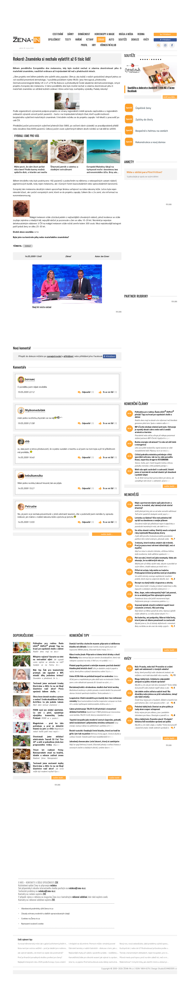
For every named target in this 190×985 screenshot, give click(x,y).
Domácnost (84, 34)
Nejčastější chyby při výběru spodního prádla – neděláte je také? (94, 952)
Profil (84, 45)
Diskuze (135, 39)
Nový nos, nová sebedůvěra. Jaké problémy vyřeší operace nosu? (145, 943)
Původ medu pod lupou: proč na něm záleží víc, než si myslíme (145, 957)
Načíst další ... (107, 534)
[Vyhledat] (158, 45)
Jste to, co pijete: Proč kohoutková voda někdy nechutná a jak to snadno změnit (94, 961)
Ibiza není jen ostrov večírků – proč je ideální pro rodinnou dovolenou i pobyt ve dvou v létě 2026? (43, 948)
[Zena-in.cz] (28, 40)
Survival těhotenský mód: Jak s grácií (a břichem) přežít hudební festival (43, 943)
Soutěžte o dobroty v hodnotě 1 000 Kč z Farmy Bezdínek (151, 89)
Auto (111, 39)
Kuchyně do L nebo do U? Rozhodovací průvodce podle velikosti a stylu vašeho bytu (145, 948)
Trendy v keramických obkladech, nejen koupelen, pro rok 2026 (145, 952)
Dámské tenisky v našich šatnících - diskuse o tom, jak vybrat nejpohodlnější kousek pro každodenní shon (94, 948)
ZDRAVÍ (28, 246)
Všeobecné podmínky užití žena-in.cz (37, 908)
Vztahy (89, 39)
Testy (68, 39)
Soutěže (123, 39)
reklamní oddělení (79, 897)
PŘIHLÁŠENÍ (68, 356)
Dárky (70, 34)
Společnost (54, 39)
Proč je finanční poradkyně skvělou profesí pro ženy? (40, 957)
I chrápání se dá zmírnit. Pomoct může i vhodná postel (92, 943)
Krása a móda (126, 34)
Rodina (141, 34)
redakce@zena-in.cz (77, 888)
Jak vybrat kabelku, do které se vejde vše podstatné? (40, 952)
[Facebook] (172, 45)
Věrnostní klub (108, 45)
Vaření (78, 39)
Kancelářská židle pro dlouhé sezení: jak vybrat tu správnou (94, 957)
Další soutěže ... (170, 96)
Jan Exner (105, 256)
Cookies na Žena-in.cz (30, 918)
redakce (53, 885)
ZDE (56, 882)
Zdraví (101, 39)
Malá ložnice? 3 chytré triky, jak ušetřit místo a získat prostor (145, 961)
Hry (94, 45)
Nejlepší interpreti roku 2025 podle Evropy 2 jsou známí (42, 961)
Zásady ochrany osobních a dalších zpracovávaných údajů (45, 913)
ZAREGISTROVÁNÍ (54, 356)
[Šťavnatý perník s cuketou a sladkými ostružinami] (67, 151)
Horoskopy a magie (104, 34)
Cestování (58, 34)
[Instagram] (165, 45)
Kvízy (146, 39)
